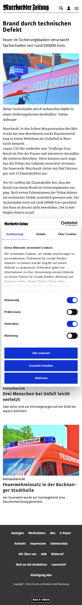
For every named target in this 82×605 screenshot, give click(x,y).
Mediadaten (36, 533)
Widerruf (57, 554)
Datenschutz (59, 543)
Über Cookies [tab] (67, 234)
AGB (44, 554)
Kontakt (20, 543)
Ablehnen (41, 378)
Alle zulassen (41, 353)
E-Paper (65, 533)
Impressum (38, 543)
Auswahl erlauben (41, 365)
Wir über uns (27, 554)
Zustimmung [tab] (14, 234)
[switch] (72, 312)
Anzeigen (17, 533)
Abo (52, 533)
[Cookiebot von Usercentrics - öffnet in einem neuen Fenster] (61, 223)
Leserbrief (58, 564)
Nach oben (41, 599)
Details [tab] (41, 234)
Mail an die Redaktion (31, 564)
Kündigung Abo (41, 575)
